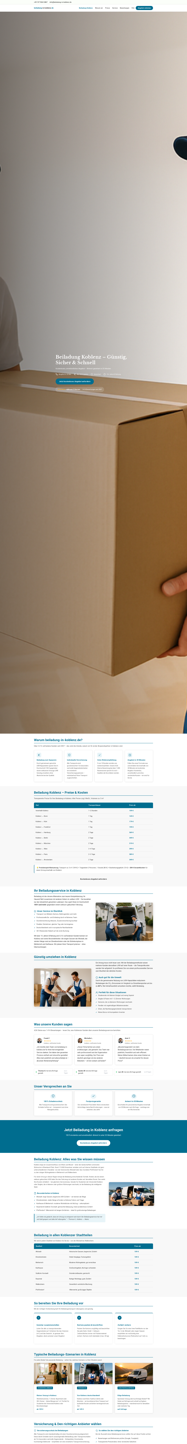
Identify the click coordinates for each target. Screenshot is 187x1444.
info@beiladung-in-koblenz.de (60, 2)
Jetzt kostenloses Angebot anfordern (74, 381)
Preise (107, 8)
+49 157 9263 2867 (40, 2)
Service (115, 8)
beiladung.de (44, 8)
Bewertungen (124, 8)
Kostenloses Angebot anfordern (93, 879)
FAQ (133, 8)
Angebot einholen (144, 8)
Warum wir (99, 8)
